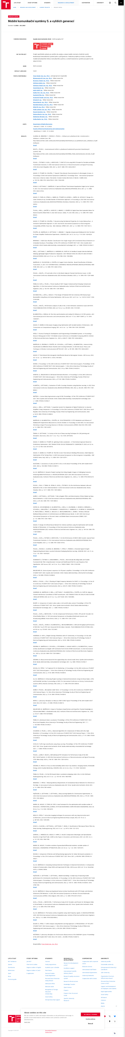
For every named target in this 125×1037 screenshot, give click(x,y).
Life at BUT (17, 2)
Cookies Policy (48, 1032)
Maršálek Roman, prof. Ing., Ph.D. (43, 104)
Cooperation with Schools (89, 978)
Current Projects (45, 7)
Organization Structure (107, 976)
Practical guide (12, 979)
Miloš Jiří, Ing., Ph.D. (39, 107)
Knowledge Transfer (69, 984)
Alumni (103, 1006)
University (100, 2)
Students (47, 2)
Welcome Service (87, 966)
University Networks (88, 975)
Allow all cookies (90, 1014)
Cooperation (86, 2)
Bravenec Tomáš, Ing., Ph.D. (41, 80)
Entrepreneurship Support (52, 1000)
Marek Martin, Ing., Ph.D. (40, 102)
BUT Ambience (12, 961)
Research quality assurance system (71, 977)
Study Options (32, 2)
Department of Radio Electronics (42, 124)
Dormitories (11, 967)
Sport (9, 973)
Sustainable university (107, 964)
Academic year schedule (52, 967)
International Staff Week (89, 969)
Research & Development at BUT (71, 964)
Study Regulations (50, 975)
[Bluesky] (115, 1016)
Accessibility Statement (51, 1030)
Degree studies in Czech (33, 970)
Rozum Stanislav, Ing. (39, 112)
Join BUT (29, 961)
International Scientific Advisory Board (70, 972)
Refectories (11, 970)
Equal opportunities (106, 991)
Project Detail (58, 7)
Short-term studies (32, 964)
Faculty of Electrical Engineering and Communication (48, 129)
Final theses (48, 970)
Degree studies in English (34, 967)
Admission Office (50, 983)
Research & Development (66, 2)
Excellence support (69, 968)
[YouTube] (104, 1016)
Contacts (103, 1000)
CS (121, 2)
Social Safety (49, 997)
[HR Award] (115, 1033)
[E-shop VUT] (115, 1021)
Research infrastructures (71, 981)
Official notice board (106, 978)
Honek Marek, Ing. (38, 88)
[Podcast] (110, 1021)
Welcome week (49, 986)
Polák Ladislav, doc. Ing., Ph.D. (42, 109)
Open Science (68, 987)
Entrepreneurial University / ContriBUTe (109, 968)
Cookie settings (90, 1019)
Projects (66, 990)
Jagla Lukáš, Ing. (38, 90)
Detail (35, 145)
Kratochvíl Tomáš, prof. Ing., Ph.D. (43, 97)
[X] (110, 1016)
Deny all (90, 1023)
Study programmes (50, 964)
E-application (30, 973)
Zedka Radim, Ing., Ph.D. (40, 119)
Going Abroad (49, 980)
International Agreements (89, 972)
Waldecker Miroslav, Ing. (40, 116)
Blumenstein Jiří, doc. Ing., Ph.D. (42, 78)
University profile (106, 961)
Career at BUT (105, 983)
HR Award (104, 997)
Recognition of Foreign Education (51, 990)
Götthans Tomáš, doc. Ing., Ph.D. (42, 85)
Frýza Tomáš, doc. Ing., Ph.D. (41, 76)
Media (102, 1003)
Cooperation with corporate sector (90, 962)
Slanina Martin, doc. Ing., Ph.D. (42, 114)
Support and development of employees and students (108, 987)
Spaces (10, 964)
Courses (47, 961)
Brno (9, 976)
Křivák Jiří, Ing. (37, 100)
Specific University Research (69, 999)
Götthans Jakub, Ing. (39, 83)
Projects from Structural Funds (71, 994)
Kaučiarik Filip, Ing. (38, 95)
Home (14, 7)
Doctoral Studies (50, 973)
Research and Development (28, 7)
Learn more (27, 1022)
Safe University (105, 972)
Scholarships (48, 994)
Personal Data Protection (52, 978)
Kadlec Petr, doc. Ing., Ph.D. (41, 92)
